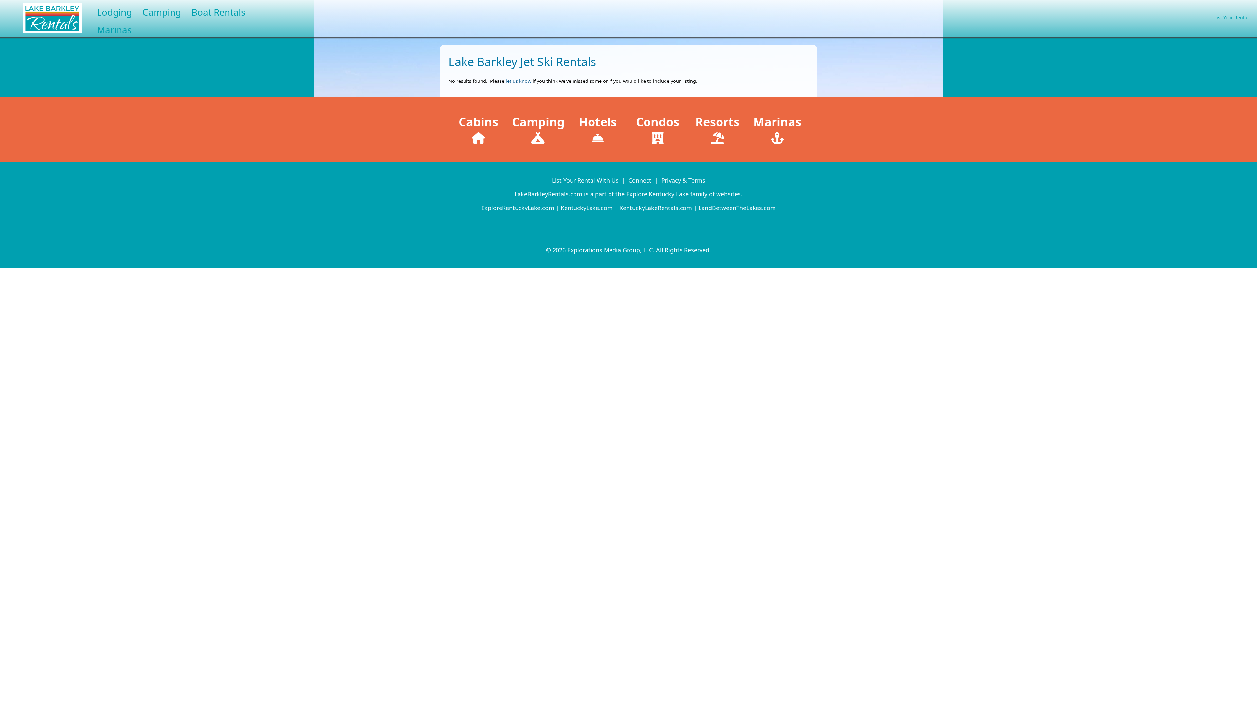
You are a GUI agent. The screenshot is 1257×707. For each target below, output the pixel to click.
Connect (639, 180)
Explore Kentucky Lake (657, 194)
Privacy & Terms (683, 180)
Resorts (717, 122)
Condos (657, 122)
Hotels (598, 122)
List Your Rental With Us (585, 180)
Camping (538, 122)
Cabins (478, 122)
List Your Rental (1231, 17)
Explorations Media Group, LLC (610, 250)
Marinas (777, 122)
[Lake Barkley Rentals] (41, 34)
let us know (518, 81)
